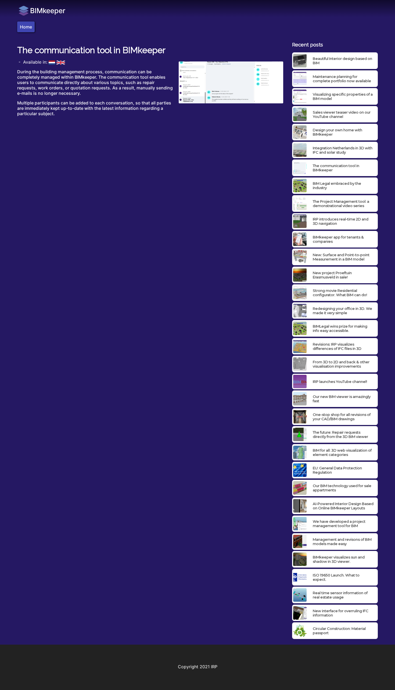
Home (26, 27)
